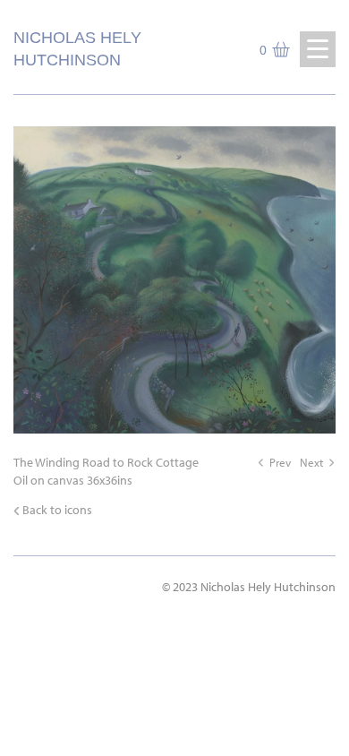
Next (311, 462)
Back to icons (57, 510)
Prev (280, 462)
